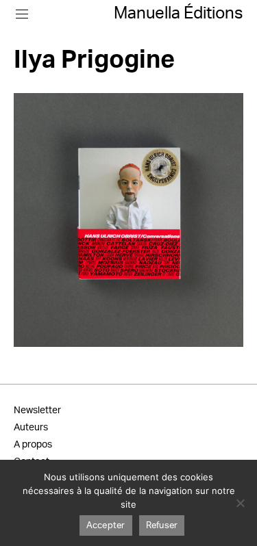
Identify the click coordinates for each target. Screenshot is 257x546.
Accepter (105, 525)
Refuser (162, 525)
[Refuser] (240, 503)
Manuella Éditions (178, 13)
